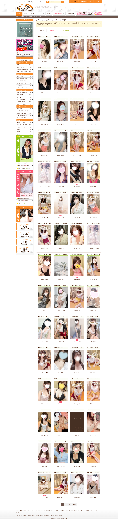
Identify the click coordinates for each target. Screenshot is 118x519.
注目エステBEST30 (23, 200)
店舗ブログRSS (76, 510)
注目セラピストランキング (50, 510)
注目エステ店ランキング (40, 510)
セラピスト (24, 2)
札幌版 (41, 13)
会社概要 (17, 512)
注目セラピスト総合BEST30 (24, 163)
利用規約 (88, 510)
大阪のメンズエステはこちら (21, 515)
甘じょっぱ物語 (19, 510)
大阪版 (25, 13)
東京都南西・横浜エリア (33, 16)
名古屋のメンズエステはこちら (33, 515)
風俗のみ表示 (53, 30)
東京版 (18, 13)
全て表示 (42, 30)
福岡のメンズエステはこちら (56, 515)
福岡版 (48, 13)
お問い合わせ (70, 13)
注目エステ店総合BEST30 (23, 198)
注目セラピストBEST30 (24, 165)
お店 (19, 2)
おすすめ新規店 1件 (58, 13)
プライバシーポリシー (95, 510)
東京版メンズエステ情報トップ (21, 16)
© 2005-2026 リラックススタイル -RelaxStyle (59, 518)
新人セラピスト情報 (60, 510)
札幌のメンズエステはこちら (45, 515)
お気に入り (73, 1)
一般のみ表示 (66, 30)
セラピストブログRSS (69, 510)
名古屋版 (33, 13)
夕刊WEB (24, 510)
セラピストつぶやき (31, 510)
